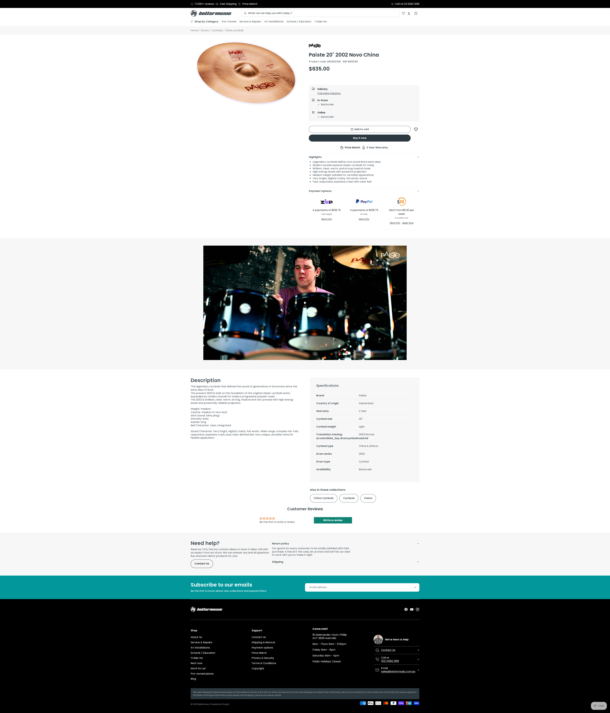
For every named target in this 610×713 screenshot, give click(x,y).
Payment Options (320, 191)
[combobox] (320, 13)
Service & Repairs (201, 642)
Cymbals (349, 498)
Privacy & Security (263, 658)
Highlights (315, 157)
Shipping (277, 562)
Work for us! (198, 668)
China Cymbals (324, 498)
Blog (193, 679)
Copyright (258, 668)
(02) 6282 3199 (390, 661)
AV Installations (200, 647)
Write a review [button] (332, 520)
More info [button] (326, 219)
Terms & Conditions (264, 663)
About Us (196, 637)
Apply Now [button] (407, 222)
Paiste (368, 498)
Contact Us (201, 563)
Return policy (280, 543)
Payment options (262, 647)
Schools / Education (203, 653)
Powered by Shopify (219, 704)
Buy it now (359, 138)
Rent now (196, 663)
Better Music (204, 704)
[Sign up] (415, 587)
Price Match (259, 653)
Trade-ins (197, 658)
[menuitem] (204, 21)
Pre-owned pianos (202, 674)
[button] (366, 94)
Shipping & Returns (263, 642)
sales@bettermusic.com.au (398, 671)
